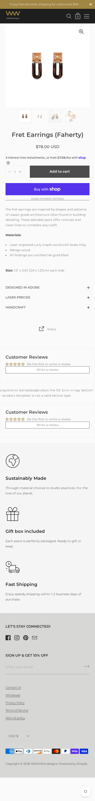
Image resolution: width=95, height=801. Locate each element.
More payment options (47, 199)
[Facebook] (8, 637)
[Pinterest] (25, 637)
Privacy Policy (15, 702)
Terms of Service (17, 710)
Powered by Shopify (73, 763)
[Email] (34, 637)
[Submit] (86, 668)
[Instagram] (16, 637)
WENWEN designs (44, 763)
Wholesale (13, 695)
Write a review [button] (47, 369)
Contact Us (13, 687)
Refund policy (15, 718)
